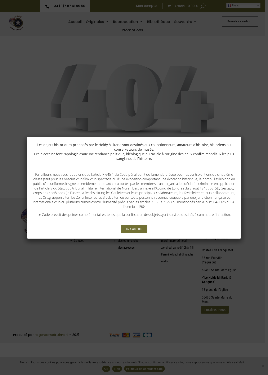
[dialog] (134, 187)
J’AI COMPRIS (134, 229)
